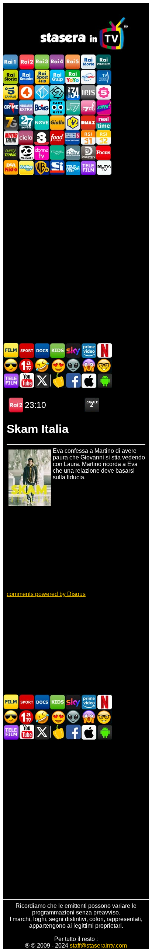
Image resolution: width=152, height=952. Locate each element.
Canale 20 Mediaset (26, 152)
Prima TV (26, 365)
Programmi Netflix (104, 350)
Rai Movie (88, 62)
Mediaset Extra (26, 107)
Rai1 (10, 62)
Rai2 (26, 62)
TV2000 (103, 77)
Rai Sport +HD (41, 77)
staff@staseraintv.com (98, 945)
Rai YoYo (72, 77)
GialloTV (57, 122)
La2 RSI (103, 137)
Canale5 (10, 92)
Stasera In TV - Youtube (26, 380)
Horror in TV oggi (88, 365)
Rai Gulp (57, 77)
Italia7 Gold (10, 122)
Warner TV (41, 167)
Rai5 (72, 62)
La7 (72, 107)
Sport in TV (26, 350)
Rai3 (41, 62)
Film (11, 350)
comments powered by (46, 594)
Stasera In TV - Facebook (73, 380)
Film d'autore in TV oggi (104, 365)
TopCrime (10, 107)
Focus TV (103, 152)
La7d (88, 107)
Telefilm (88, 167)
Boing (41, 107)
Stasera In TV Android (104, 380)
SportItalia (57, 167)
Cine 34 (72, 92)
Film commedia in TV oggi (42, 365)
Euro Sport (88, 77)
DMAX (88, 122)
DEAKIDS (10, 167)
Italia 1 (41, 92)
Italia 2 (57, 92)
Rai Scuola (26, 77)
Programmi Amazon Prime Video (88, 350)
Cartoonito (57, 107)
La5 (103, 92)
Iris (88, 92)
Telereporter (72, 167)
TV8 (41, 137)
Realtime (103, 122)
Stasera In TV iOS (88, 380)
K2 (72, 122)
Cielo (26, 137)
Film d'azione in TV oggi (11, 365)
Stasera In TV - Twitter (42, 380)
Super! (103, 107)
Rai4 (57, 62)
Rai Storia (10, 77)
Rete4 (26, 92)
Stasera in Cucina (57, 380)
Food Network (57, 137)
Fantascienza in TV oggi (73, 365)
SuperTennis (10, 152)
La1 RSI (88, 137)
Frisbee (26, 167)
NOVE (41, 122)
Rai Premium (103, 62)
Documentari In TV (42, 350)
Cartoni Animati (57, 350)
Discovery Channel (88, 152)
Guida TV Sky (73, 350)
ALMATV (103, 167)
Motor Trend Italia (10, 137)
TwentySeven (26, 122)
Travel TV (57, 152)
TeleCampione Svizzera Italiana (72, 137)
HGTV (72, 152)
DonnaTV (41, 152)
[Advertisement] (76, 258)
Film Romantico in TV (57, 365)
